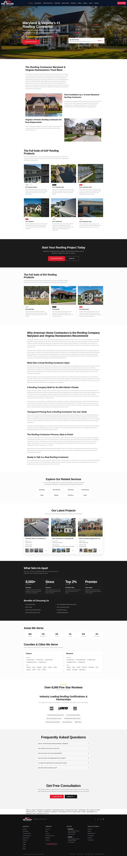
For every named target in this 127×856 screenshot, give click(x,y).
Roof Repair (38, 3)
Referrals (48, 837)
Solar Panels (65, 3)
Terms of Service (80, 854)
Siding (79, 3)
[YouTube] (103, 819)
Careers (47, 833)
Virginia (70, 837)
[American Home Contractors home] (27, 819)
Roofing (30, 3)
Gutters (85, 3)
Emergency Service (50, 835)
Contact (96, 3)
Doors (90, 3)
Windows (73, 3)
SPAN (24, 848)
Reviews (48, 840)
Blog (47, 831)
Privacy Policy (72, 854)
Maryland (70, 829)
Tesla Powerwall (85, 489)
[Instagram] (101, 819)
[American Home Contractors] (7, 3)
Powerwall (57, 3)
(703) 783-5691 (71, 842)
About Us (48, 829)
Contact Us (46, 41)
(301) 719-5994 (121, 3)
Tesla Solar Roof (47, 3)
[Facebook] (95, 819)
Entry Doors (71, 495)
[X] (98, 819)
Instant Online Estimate (31, 41)
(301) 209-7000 (58, 796)
